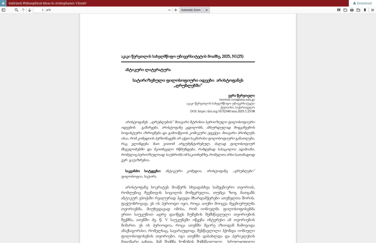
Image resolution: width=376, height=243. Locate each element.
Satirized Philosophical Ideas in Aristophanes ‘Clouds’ (48, 3)
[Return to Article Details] (3, 3)
